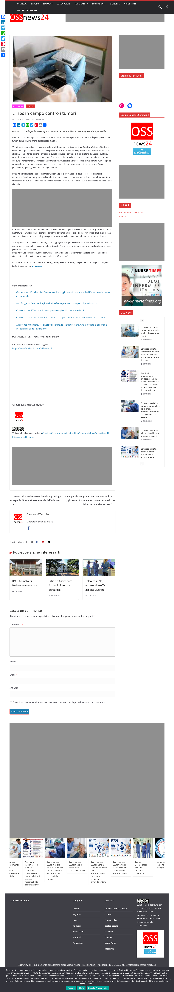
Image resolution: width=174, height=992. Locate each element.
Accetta (71, 988)
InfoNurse (114, 3)
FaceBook (109, 931)
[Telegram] (3, 27)
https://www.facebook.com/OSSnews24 (32, 348)
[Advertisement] (115, 16)
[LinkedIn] (3, 22)
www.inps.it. (36, 266)
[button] (86, 4)
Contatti (122, 216)
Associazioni (63, 3)
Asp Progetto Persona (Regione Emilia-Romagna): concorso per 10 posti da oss (56, 303)
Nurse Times (130, 3)
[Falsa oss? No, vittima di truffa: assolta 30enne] (99, 561)
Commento (16, 624)
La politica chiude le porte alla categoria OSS (144, 865)
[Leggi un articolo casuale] (166, 7)
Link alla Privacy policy (98, 988)
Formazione (98, 3)
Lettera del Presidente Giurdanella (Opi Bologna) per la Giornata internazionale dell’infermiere (37, 500)
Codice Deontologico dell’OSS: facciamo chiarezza (120, 868)
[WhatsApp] (3, 33)
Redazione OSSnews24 (35, 119)
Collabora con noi (27, 10)
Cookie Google (111, 926)
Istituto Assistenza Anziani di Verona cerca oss (60, 585)
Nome (14, 661)
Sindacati (48, 3)
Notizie (76, 908)
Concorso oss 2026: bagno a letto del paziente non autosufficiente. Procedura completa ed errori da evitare (150, 434)
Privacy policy (111, 920)
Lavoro (35, 3)
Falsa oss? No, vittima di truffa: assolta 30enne (95, 585)
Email (13, 674)
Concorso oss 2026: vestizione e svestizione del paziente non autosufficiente (100, 868)
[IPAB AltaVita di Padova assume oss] (26, 561)
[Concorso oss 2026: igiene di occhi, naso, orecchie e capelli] (130, 412)
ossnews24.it (24, 964)
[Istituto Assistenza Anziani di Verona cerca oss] (62, 561)
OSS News (22, 3)
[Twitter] (3, 38)
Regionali (80, 3)
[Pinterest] (3, 44)
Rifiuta (81, 988)
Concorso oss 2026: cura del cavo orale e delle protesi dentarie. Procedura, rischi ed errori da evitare (150, 388)
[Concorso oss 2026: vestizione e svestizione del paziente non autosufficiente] (130, 457)
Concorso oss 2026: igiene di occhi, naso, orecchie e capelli (150, 412)
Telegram (109, 937)
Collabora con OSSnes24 (116, 908)
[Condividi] (3, 55)
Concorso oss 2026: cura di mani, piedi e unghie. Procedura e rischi (50, 310)
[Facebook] (3, 17)
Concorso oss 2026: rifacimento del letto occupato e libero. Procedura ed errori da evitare (61, 317)
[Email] (3, 49)
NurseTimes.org (82, 964)
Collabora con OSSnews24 (130, 212)
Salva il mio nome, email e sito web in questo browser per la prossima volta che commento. (59, 702)
